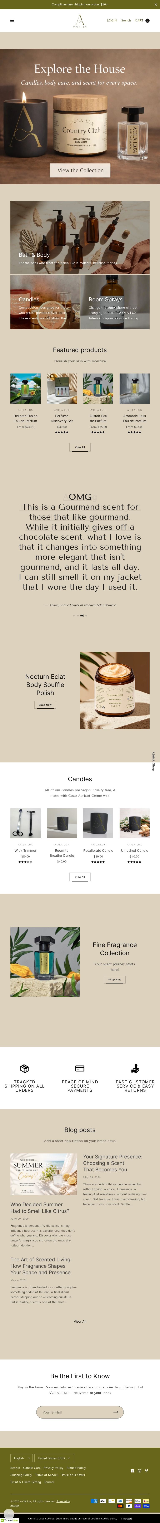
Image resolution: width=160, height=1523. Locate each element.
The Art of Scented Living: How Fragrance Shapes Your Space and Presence (41, 1265)
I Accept (126, 1518)
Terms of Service (46, 1475)
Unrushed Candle (134, 850)
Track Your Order (73, 1475)
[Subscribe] (118, 1412)
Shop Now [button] (45, 705)
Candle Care (32, 1468)
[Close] (156, 4)
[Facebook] (132, 1471)
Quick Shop (153, 761)
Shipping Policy (21, 1475)
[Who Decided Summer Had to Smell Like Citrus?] (43, 1174)
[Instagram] (139, 1471)
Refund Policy (76, 1468)
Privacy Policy (53, 1468)
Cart (139, 20)
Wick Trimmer (25, 850)
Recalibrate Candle (98, 850)
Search (126, 20)
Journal (49, 1482)
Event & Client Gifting (25, 1482)
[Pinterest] (147, 1471)
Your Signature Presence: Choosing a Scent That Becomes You (112, 1163)
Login (112, 20)
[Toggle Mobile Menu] (15, 20)
